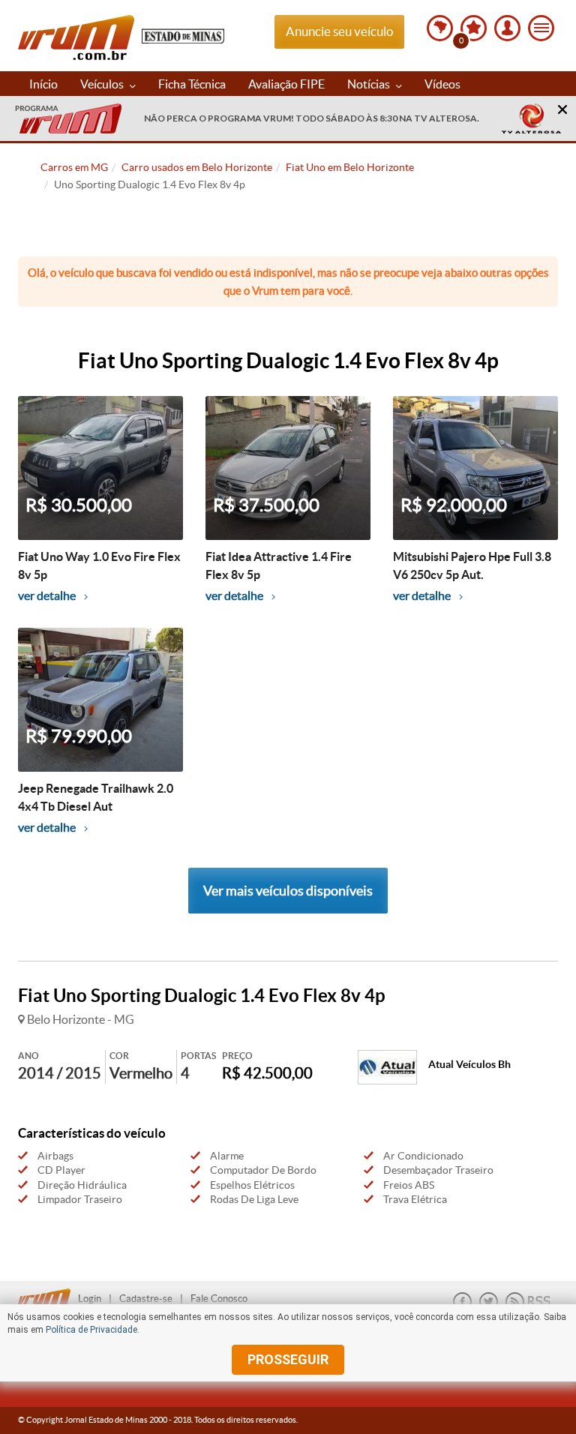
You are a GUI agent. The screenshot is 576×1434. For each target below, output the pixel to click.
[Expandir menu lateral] (541, 28)
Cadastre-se (145, 1298)
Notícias (369, 84)
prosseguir (288, 1359)
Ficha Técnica (192, 84)
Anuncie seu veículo (339, 31)
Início (43, 84)
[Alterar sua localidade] (440, 28)
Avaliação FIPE (286, 84)
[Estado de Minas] (183, 35)
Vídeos (442, 84)
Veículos (103, 84)
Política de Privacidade (91, 1329)
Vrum (76, 37)
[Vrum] (48, 1294)
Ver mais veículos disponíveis (288, 890)
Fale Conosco (219, 1298)
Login (89, 1298)
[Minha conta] (507, 28)
